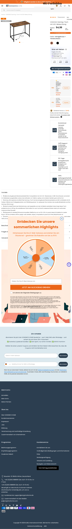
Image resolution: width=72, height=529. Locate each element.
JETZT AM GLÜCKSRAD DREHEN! (36, 287)
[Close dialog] (61, 218)
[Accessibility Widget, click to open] (69, 264)
